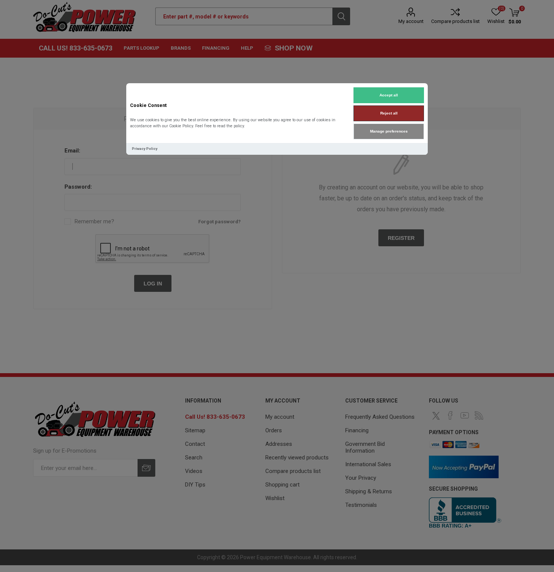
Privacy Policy (145, 148)
